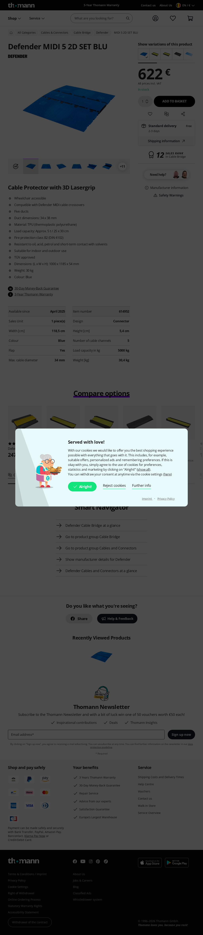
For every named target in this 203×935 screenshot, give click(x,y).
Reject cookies (114, 485)
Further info (141, 485)
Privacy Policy (166, 499)
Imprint (147, 499)
